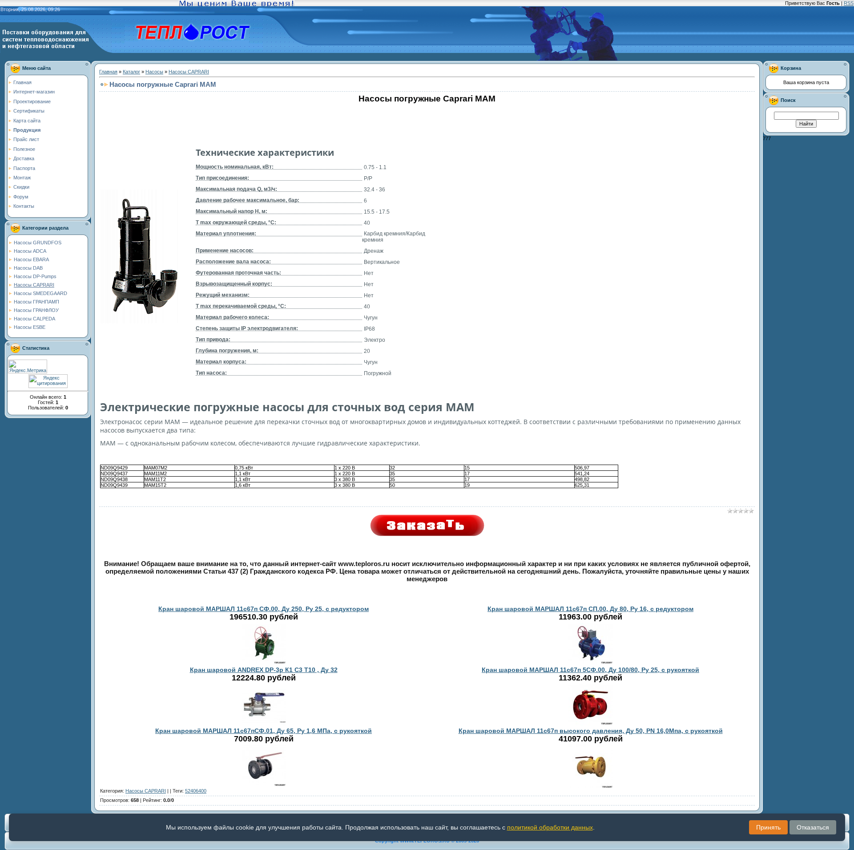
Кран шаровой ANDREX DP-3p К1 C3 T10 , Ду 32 (264, 669)
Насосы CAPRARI (34, 284)
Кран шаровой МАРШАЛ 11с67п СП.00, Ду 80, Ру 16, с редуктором (590, 608)
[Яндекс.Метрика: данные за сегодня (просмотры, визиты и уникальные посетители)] (27, 366)
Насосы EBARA (31, 259)
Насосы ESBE (29, 327)
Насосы (154, 71)
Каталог (131, 71)
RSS (849, 3)
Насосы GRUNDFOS (37, 242)
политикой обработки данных (550, 827)
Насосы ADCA (30, 251)
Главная (108, 71)
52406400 (195, 790)
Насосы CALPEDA (34, 318)
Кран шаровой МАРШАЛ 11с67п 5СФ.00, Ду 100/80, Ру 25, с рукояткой (590, 669)
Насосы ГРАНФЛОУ (36, 310)
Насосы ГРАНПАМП (36, 301)
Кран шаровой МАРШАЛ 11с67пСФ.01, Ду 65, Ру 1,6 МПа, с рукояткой (263, 730)
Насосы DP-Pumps (35, 276)
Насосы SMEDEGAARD (40, 293)
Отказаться (813, 827)
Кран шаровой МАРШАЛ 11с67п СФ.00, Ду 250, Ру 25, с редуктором (263, 608)
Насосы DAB (28, 268)
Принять (768, 827)
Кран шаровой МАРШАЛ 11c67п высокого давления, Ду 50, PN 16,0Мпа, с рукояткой (591, 730)
